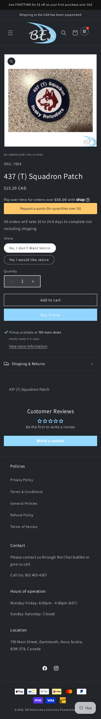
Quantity (10, 271)
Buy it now (50, 314)
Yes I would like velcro (29, 259)
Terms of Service (24, 526)
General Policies (24, 503)
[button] (10, 33)
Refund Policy (21, 515)
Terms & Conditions (26, 491)
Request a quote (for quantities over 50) (50, 208)
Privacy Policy (21, 479)
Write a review (50, 441)
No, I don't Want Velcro (30, 248)
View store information (28, 346)
